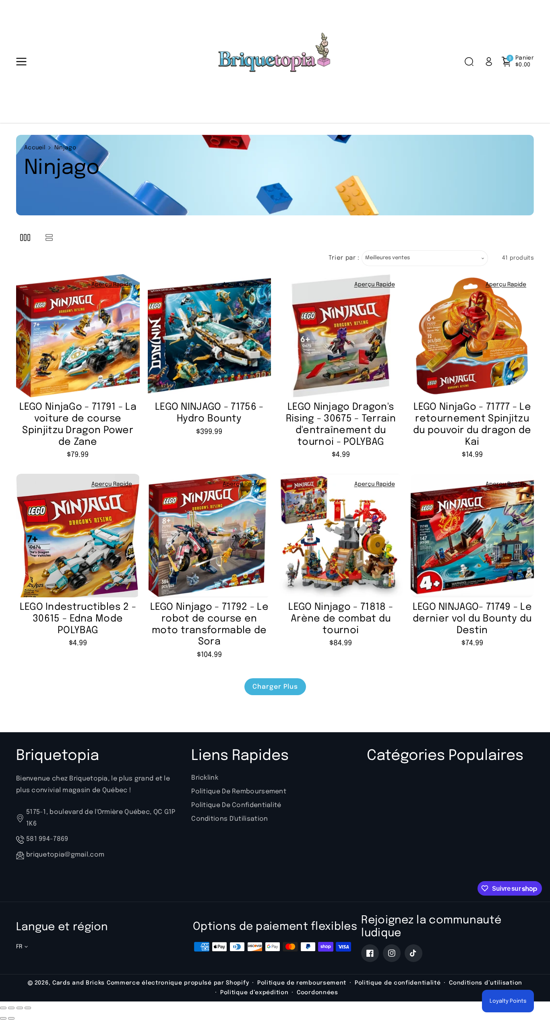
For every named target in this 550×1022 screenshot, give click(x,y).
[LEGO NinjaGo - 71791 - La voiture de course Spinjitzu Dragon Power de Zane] (78, 336)
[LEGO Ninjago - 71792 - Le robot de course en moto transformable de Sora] (209, 535)
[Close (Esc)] (3, 1008)
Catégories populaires (445, 756)
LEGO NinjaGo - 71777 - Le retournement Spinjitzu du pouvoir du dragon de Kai (472, 424)
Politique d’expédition (254, 992)
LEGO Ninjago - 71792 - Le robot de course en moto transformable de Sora (209, 624)
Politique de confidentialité (236, 805)
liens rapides (240, 756)
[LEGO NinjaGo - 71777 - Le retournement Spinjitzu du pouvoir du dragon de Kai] (472, 336)
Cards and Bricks (78, 983)
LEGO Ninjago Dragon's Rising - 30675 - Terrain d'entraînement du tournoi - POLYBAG (341, 424)
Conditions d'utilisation (229, 819)
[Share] (11, 1008)
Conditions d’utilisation (485, 983)
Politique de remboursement (238, 791)
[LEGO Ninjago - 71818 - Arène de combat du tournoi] (341, 535)
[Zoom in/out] (28, 1008)
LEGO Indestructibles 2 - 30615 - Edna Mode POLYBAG (78, 619)
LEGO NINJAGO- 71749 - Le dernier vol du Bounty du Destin (472, 619)
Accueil (34, 148)
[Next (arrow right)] (11, 1018)
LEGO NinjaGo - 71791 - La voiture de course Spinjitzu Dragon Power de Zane (78, 424)
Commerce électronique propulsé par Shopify (178, 983)
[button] (23, 61)
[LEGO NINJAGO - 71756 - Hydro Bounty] (209, 336)
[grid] (25, 237)
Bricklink (204, 777)
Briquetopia (57, 756)
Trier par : (344, 258)
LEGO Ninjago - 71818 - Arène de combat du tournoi (340, 619)
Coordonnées (317, 992)
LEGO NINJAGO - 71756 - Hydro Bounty (209, 413)
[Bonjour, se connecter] (489, 61)
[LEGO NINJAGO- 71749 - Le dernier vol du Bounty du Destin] (472, 535)
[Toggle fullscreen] (20, 1008)
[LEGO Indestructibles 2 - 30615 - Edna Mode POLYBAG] (78, 535)
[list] (49, 237)
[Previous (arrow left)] (3, 1018)
